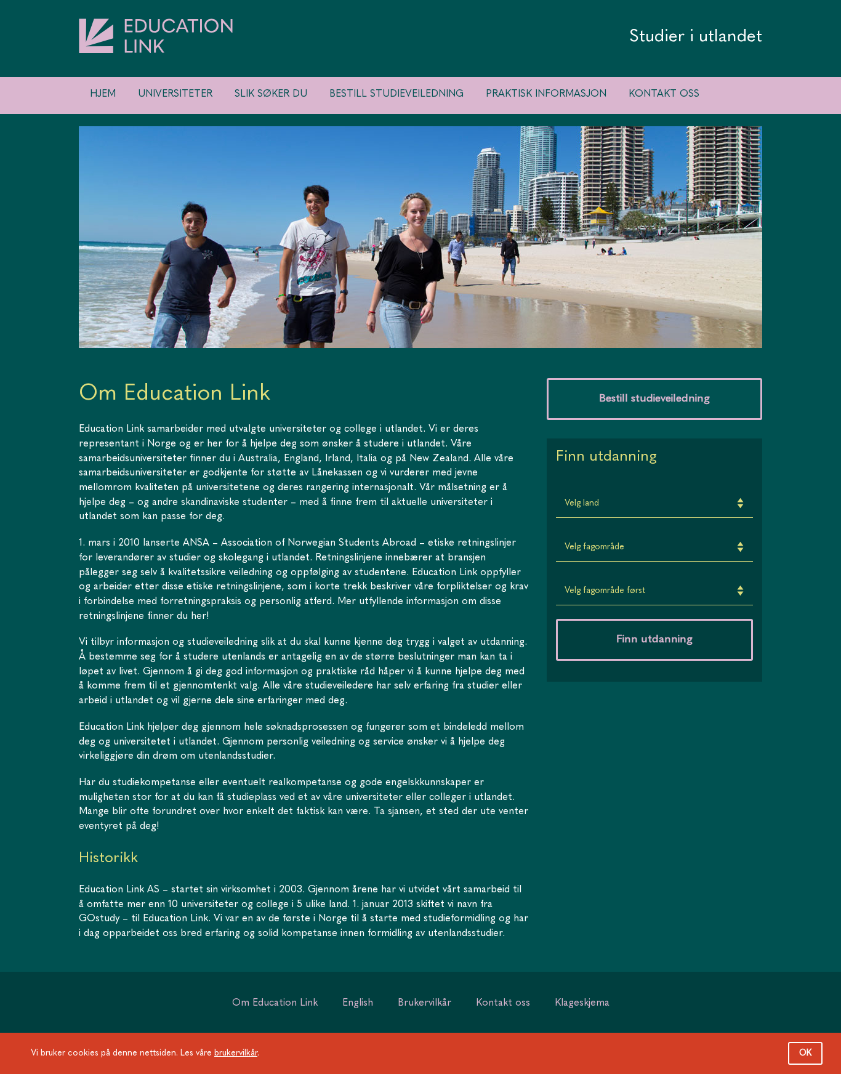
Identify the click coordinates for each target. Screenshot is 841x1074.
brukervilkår (235, 1053)
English (357, 1003)
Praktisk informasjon (546, 94)
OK (805, 1053)
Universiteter (175, 94)
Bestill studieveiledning (396, 94)
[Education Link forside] (156, 69)
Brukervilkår (424, 1003)
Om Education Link (275, 1003)
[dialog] (420, 1053)
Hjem (103, 94)
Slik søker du (271, 94)
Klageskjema (582, 1003)
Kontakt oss (664, 94)
